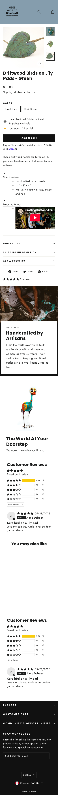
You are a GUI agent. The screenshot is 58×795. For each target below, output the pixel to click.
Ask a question (14, 261)
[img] (25, 513)
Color (8, 103)
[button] (11, 279)
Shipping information (20, 252)
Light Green (11, 109)
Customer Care (16, 714)
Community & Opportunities (27, 723)
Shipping (7, 92)
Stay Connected (17, 733)
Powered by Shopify (29, 791)
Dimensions (11, 243)
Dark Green (30, 109)
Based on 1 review (17, 474)
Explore (10, 705)
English (27, 775)
